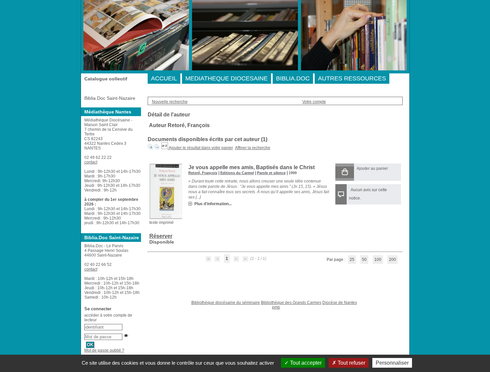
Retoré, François (202, 173)
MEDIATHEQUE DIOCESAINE (226, 78)
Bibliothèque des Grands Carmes (291, 302)
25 (352, 259)
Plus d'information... (213, 204)
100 (377, 259)
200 (392, 259)
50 (364, 259)
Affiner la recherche (252, 147)
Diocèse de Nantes (339, 302)
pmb (276, 307)
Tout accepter (305, 363)
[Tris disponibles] (165, 147)
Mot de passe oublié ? (104, 350)
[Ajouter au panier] (344, 172)
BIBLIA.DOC (293, 78)
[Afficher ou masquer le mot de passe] (126, 336)
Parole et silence (271, 173)
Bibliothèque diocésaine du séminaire (225, 302)
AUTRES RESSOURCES (352, 78)
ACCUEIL (164, 78)
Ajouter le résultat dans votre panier (201, 147)
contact (90, 162)
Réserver (160, 236)
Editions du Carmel (237, 173)
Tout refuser (350, 363)
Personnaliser (392, 363)
